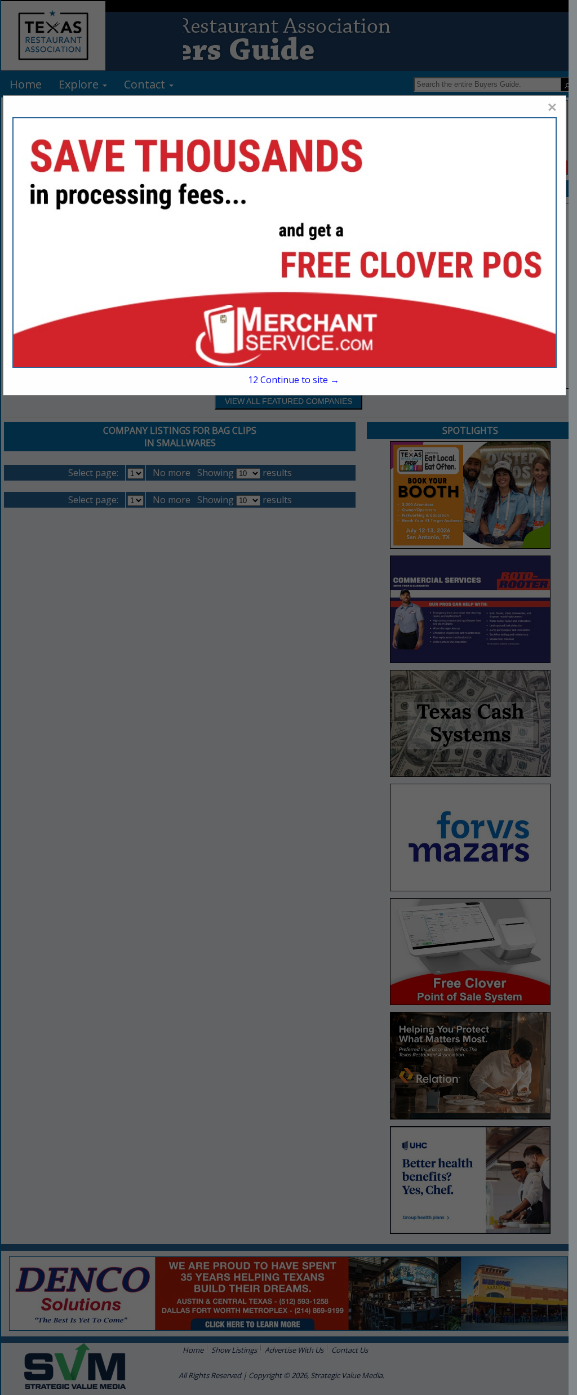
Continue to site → (293, 380)
